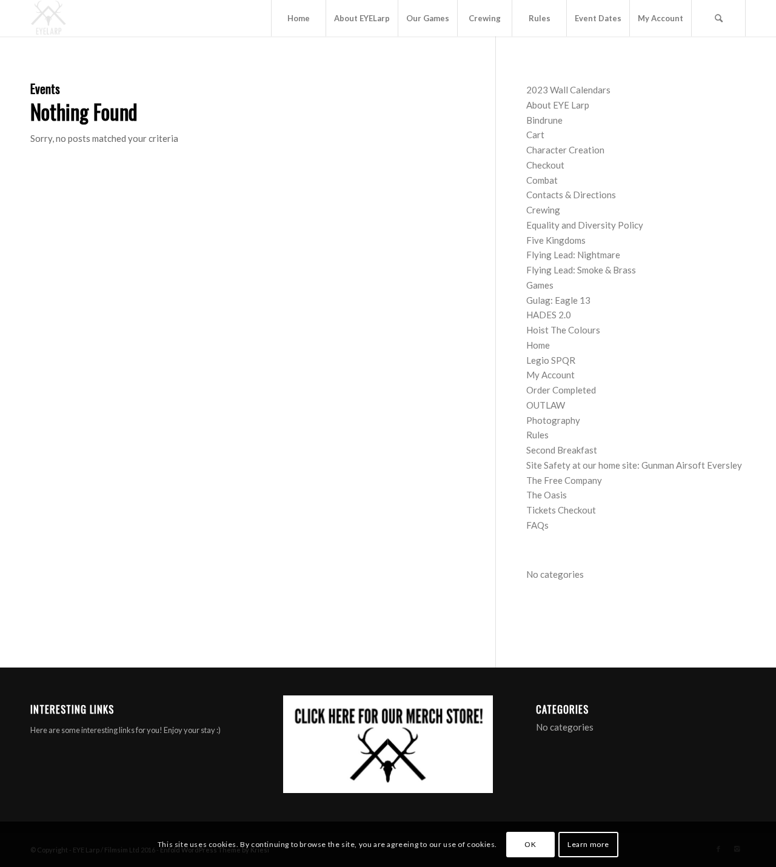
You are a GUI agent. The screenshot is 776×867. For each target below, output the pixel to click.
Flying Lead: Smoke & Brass (581, 269)
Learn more (588, 843)
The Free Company (564, 480)
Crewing (543, 209)
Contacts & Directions (571, 194)
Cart (535, 134)
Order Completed (561, 389)
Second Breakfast (561, 449)
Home (538, 345)
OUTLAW (545, 405)
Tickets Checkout (561, 509)
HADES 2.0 (548, 314)
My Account (550, 374)
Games (540, 285)
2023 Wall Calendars (568, 89)
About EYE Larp (557, 104)
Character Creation (565, 149)
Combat (542, 180)
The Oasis (546, 494)
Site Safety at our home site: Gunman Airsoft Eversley (634, 465)
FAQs (537, 525)
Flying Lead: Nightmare (573, 254)
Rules (537, 434)
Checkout (545, 164)
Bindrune (544, 120)
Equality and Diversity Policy (584, 224)
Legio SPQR (550, 360)
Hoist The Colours (563, 329)
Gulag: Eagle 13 (558, 300)
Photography (553, 420)
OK (530, 843)
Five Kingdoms (556, 240)
